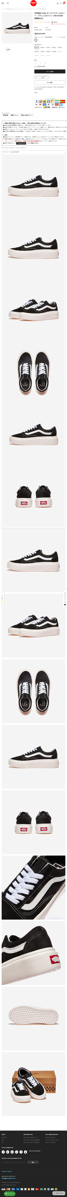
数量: (35, 60)
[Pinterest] (21, 1152)
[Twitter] (7, 1152)
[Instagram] (16, 1152)
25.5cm (48, 51)
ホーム (3, 9)
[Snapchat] (25, 1152)
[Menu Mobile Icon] (3, 3)
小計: (35, 66)
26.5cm (48, 55)
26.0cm (54, 51)
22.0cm (37, 47)
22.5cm (42, 47)
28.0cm (60, 51)
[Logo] (33, 3)
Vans (46, 27)
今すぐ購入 (50, 82)
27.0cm (43, 55)
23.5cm (54, 47)
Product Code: (38, 30)
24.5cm (37, 51)
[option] (17, 28)
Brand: (36, 27)
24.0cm (60, 47)
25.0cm (43, 51)
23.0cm (48, 47)
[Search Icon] (8, 3)
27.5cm (37, 55)
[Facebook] (3, 1152)
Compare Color (27, 41)
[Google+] (12, 1152)
